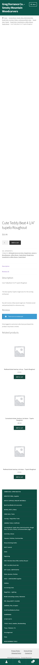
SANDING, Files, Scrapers (11, 605)
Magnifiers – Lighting (10, 592)
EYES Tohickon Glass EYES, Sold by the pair (16, 561)
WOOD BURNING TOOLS (10, 641)
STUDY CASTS (8, 619)
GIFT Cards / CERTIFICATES (11, 570)
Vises (5, 637)
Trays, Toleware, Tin (10, 628)
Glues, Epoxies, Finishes (11, 574)
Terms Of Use (28, 651)
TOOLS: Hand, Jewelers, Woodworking (15, 623)
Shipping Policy (16, 653)
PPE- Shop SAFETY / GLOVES (12, 601)
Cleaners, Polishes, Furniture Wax (13, 538)
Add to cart (15, 242)
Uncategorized (8, 632)
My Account (6, 662)
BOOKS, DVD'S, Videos (10, 509)
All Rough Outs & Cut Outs (16, 253)
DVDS (5, 552)
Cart (30, 660)
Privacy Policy (15, 651)
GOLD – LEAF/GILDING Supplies (12, 578)
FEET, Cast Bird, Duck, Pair (11, 565)
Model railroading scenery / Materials (14, 596)
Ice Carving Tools (9, 587)
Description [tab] (5, 266)
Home (5, 18)
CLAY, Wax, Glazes (9, 534)
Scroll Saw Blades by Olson (11, 610)
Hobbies (6, 583)
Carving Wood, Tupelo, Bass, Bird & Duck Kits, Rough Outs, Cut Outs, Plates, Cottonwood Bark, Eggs (19, 528)
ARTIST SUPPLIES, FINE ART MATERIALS (15, 500)
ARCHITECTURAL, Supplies (11, 496)
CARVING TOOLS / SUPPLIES (12, 523)
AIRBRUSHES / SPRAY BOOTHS (12, 491)
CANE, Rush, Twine (9, 514)
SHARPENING (7, 614)
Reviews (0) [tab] (5, 271)
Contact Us (28, 653)
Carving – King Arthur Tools (12, 518)
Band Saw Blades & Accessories (13, 505)
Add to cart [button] (19, 377)
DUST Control (8, 547)
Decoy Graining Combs (10, 543)
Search (19, 662)
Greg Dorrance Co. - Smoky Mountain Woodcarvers (13, 7)
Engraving (7, 556)
